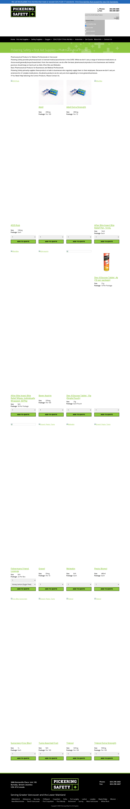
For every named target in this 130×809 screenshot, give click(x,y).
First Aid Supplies (22, 39)
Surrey (81, 801)
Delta (65, 799)
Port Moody (61, 801)
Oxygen (48, 39)
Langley (92, 799)
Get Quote (89, 39)
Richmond (72, 801)
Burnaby (37, 799)
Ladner (84, 799)
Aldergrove (27, 799)
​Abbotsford (16, 799)
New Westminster (18, 801)
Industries (79, 39)
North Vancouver (33, 801)
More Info (98, 39)
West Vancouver (92, 801)
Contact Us (108, 39)
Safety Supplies (37, 39)
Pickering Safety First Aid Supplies (70, 806)
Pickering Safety (21, 50)
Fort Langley (74, 799)
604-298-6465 (114, 9)
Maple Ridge (102, 799)
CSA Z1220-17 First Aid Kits (63, 39)
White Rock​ (105, 801)
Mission (113, 799)
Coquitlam (56, 799)
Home (13, 39)
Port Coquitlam (48, 801)
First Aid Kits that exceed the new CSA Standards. (98, 2)
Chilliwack (46, 799)
